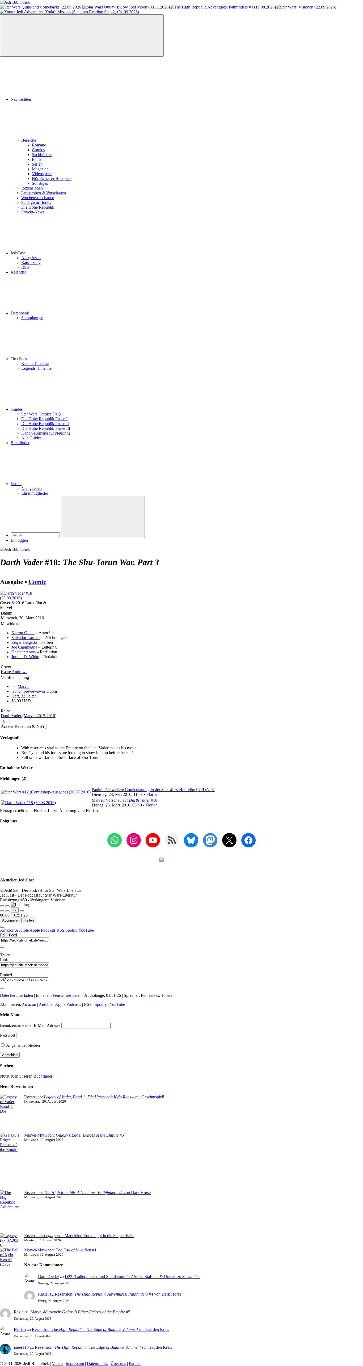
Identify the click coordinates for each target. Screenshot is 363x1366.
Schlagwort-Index (36, 202)
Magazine (40, 169)
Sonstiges (40, 183)
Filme (36, 159)
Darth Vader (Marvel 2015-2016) (28, 715)
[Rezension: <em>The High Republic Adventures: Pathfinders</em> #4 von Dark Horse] (10, 1211)
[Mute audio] (2, 911)
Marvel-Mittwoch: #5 (74, 1135)
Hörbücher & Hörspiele (51, 178)
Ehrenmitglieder (34, 493)
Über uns (118, 1363)
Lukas (154, 995)
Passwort (7, 1035)
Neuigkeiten (31, 488)
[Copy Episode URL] (2, 971)
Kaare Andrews (14, 671)
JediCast (18, 253)
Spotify (71, 930)
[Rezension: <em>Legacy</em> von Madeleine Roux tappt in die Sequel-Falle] (10, 1240)
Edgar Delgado (24, 642)
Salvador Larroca (25, 637)
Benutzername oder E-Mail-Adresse (30, 1025)
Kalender (18, 272)
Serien (37, 164)
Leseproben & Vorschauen (43, 193)
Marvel (23, 686)
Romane (39, 145)
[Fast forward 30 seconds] (22, 911)
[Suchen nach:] (36, 535)
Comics (38, 150)
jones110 (21, 1347)
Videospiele (42, 173)
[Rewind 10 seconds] (7, 911)
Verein (16, 483)
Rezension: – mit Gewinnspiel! (94, 1097)
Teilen (29, 920)
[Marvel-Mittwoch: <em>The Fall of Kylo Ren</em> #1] (10, 1269)
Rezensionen (32, 188)
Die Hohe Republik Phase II (45, 423)
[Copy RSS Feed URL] (2, 947)
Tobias (166, 995)
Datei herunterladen (16, 995)
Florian (152, 794)
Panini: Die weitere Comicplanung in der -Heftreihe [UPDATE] (153, 789)
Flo (143, 995)
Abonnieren (10, 920)
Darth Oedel (48, 1276)
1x (14, 910)
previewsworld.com (34, 691)
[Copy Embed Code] (2, 988)
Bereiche (28, 140)
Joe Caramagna (24, 647)
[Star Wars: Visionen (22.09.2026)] (306, 7)
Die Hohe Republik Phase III (45, 428)
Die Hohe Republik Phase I (44, 419)
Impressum (75, 1363)
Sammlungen (32, 318)
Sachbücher (42, 154)
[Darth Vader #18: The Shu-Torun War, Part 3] (26, 598)
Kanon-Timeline (35, 363)
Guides (17, 409)
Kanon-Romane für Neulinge (45, 433)
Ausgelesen (31, 257)
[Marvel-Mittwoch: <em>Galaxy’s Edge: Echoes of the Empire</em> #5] (10, 1161)
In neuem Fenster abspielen (59, 995)
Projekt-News (32, 212)
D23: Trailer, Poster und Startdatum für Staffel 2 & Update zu (132, 1276)
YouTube (86, 930)
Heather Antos (23, 652)
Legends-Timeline (36, 368)
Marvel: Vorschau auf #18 (124, 800)
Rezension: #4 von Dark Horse (87, 1192)
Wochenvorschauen (37, 197)
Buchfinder (20, 442)
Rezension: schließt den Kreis (100, 1329)
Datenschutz (97, 1363)
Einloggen (19, 540)
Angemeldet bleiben (22, 1045)
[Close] (2, 927)
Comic (37, 581)
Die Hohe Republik (37, 207)
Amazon (7, 930)
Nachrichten (21, 99)
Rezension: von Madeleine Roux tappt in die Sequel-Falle (79, 1235)
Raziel (43, 1294)
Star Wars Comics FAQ (41, 414)
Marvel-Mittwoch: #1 (60, 1250)
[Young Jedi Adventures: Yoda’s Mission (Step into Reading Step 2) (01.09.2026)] (69, 12)
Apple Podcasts (43, 930)
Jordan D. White (25, 656)
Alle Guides (31, 438)
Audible (22, 930)
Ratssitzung (31, 262)
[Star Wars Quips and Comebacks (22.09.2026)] (41, 7)
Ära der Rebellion (16, 726)
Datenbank (20, 313)
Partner (135, 1363)
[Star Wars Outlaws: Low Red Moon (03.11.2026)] (126, 7)
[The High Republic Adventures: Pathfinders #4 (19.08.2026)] (223, 7)
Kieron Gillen (23, 633)
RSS (25, 267)
